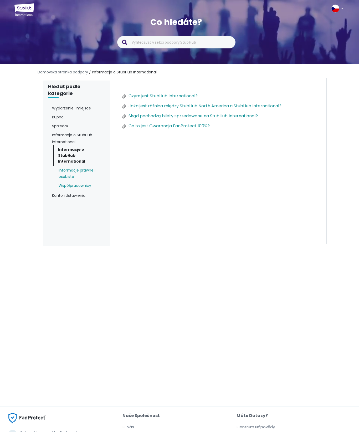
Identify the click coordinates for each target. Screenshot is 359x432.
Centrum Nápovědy (256, 427)
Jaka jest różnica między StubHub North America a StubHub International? (205, 106)
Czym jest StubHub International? (163, 96)
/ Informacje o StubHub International (123, 72)
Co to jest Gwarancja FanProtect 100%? (169, 126)
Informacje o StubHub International (71, 155)
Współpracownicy (75, 185)
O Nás (128, 427)
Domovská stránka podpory (63, 72)
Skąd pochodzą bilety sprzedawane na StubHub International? (193, 116)
